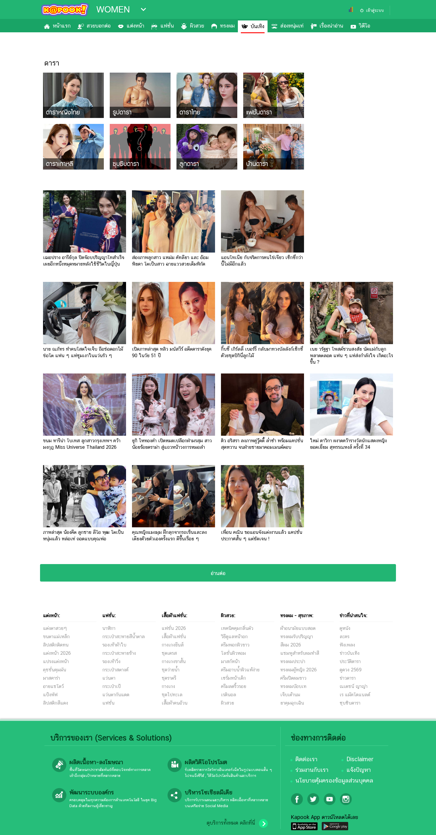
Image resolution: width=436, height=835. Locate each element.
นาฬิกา (108, 628)
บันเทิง (257, 26)
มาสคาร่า (51, 678)
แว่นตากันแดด (115, 694)
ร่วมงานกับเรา (311, 769)
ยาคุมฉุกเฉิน (292, 703)
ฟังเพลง (347, 645)
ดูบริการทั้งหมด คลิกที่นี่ (230, 823)
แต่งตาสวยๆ (55, 628)
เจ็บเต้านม (290, 694)
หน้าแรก (62, 26)
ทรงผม (227, 26)
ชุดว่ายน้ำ (170, 670)
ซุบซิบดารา (350, 703)
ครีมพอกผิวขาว (235, 645)
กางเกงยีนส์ (173, 645)
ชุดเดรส (169, 653)
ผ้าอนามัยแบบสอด (298, 628)
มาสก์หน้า (230, 661)
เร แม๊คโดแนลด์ (355, 694)
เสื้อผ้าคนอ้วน (174, 703)
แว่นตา (108, 678)
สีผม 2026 (290, 645)
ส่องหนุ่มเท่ (291, 26)
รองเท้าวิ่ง (111, 661)
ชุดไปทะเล (172, 694)
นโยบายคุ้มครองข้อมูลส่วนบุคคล (334, 780)
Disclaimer (359, 759)
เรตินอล (228, 694)
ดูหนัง (345, 628)
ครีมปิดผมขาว (293, 678)
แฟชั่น (167, 26)
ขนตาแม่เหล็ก (56, 636)
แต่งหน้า (135, 26)
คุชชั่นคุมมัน (54, 670)
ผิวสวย (197, 26)
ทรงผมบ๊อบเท (293, 686)
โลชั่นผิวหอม (233, 653)
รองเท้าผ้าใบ (114, 645)
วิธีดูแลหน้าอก (234, 636)
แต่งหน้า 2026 (57, 653)
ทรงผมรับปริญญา (296, 636)
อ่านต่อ (218, 573)
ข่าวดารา (348, 678)
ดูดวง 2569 (351, 670)
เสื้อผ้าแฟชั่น (174, 636)
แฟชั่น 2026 (174, 628)
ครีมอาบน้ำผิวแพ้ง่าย (240, 670)
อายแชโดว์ (53, 686)
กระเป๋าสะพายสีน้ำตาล (123, 636)
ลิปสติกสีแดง (55, 703)
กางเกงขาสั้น (174, 661)
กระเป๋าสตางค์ (115, 670)
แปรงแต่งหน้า (56, 661)
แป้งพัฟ (50, 694)
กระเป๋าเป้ (111, 686)
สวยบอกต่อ (99, 26)
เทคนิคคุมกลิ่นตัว (237, 628)
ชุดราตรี (169, 678)
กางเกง (168, 686)
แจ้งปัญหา (358, 769)
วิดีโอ (364, 26)
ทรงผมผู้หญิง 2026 (298, 670)
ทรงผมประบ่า (292, 661)
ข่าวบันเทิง (349, 653)
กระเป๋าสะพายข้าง (119, 653)
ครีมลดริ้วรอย (233, 686)
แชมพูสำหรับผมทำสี (299, 653)
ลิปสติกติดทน (56, 645)
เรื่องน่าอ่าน (331, 26)
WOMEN (113, 9)
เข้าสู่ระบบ (375, 10)
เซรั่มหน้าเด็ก (233, 678)
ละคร (344, 636)
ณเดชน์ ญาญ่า (353, 686)
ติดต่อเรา (306, 759)
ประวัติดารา (350, 661)
